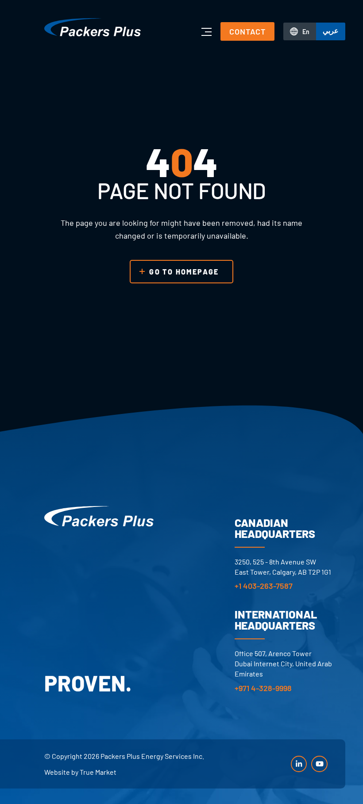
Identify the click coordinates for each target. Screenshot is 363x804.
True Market (98, 772)
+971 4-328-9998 (263, 688)
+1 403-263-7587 (264, 586)
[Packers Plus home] (99, 516)
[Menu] (206, 31)
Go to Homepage (184, 271)
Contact (247, 31)
